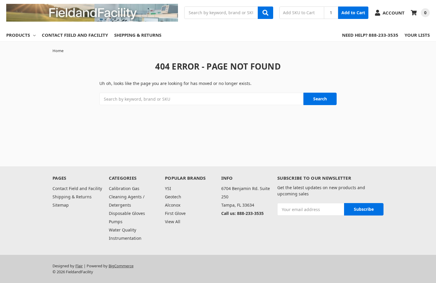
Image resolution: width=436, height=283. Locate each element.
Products (18, 35)
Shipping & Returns (137, 35)
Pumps (115, 221)
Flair (79, 265)
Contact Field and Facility (75, 35)
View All (172, 221)
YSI (168, 188)
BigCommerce (121, 265)
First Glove (175, 213)
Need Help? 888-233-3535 (370, 35)
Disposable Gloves (127, 213)
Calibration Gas (124, 188)
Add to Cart (353, 12)
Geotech (173, 197)
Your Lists (417, 35)
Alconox (172, 205)
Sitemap (60, 205)
